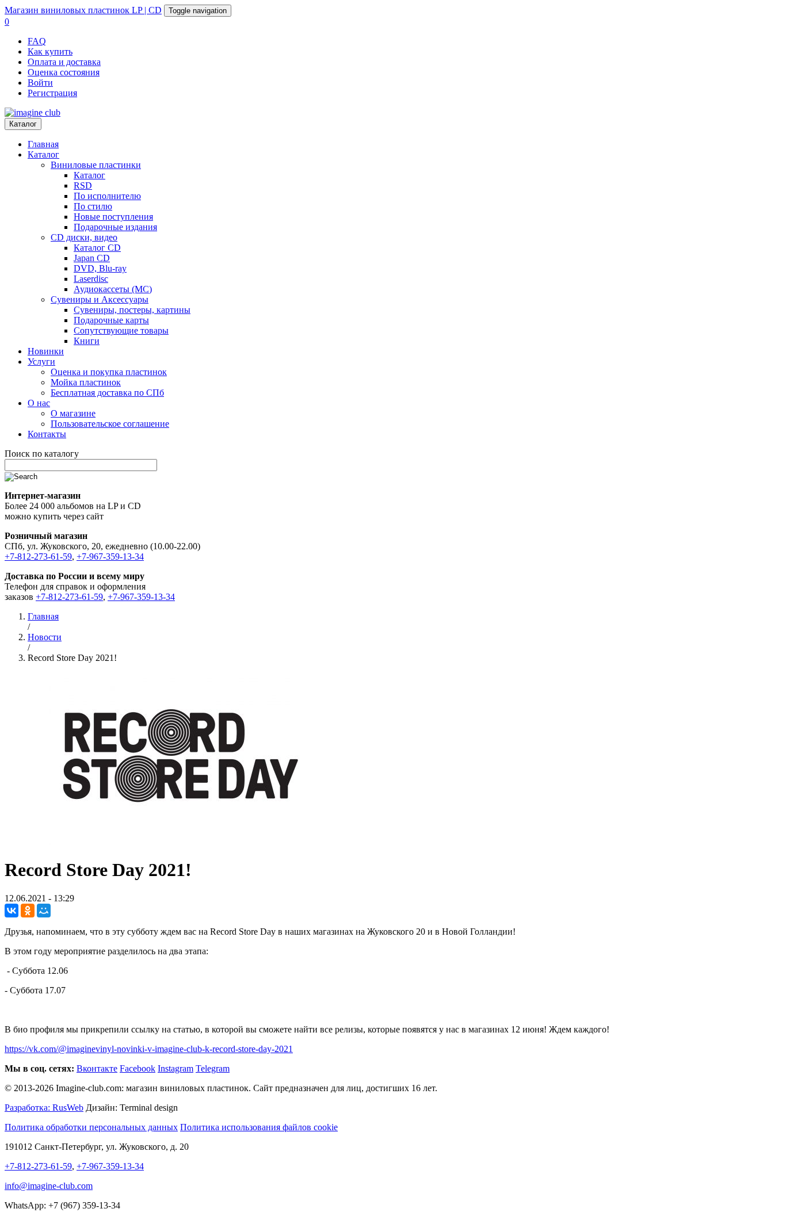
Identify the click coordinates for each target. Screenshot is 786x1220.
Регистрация (52, 93)
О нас (39, 403)
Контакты (47, 434)
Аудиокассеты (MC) (113, 289)
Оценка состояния (64, 72)
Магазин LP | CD (83, 10)
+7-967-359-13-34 (110, 556)
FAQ (37, 41)
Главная (43, 144)
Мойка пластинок (86, 382)
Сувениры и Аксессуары (99, 299)
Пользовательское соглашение (110, 424)
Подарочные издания (115, 227)
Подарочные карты (111, 320)
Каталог (23, 124)
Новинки (46, 351)
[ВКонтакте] (11, 910)
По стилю (93, 206)
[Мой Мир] (44, 910)
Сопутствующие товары (121, 330)
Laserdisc (91, 279)
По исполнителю (107, 196)
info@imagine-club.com (49, 1186)
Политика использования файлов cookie (259, 1127)
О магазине (73, 413)
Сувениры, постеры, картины (132, 310)
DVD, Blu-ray (100, 268)
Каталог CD (97, 248)
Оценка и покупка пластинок (109, 372)
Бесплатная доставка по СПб (107, 392)
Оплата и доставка (64, 62)
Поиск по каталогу (42, 453)
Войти (40, 82)
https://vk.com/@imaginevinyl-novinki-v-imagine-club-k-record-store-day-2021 (149, 1049)
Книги (87, 341)
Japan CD (92, 258)
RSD (83, 185)
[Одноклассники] (28, 910)
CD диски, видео (84, 237)
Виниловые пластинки (96, 165)
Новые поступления (113, 216)
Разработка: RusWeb (44, 1107)
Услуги (41, 361)
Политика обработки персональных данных (91, 1127)
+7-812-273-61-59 (38, 556)
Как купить (50, 51)
